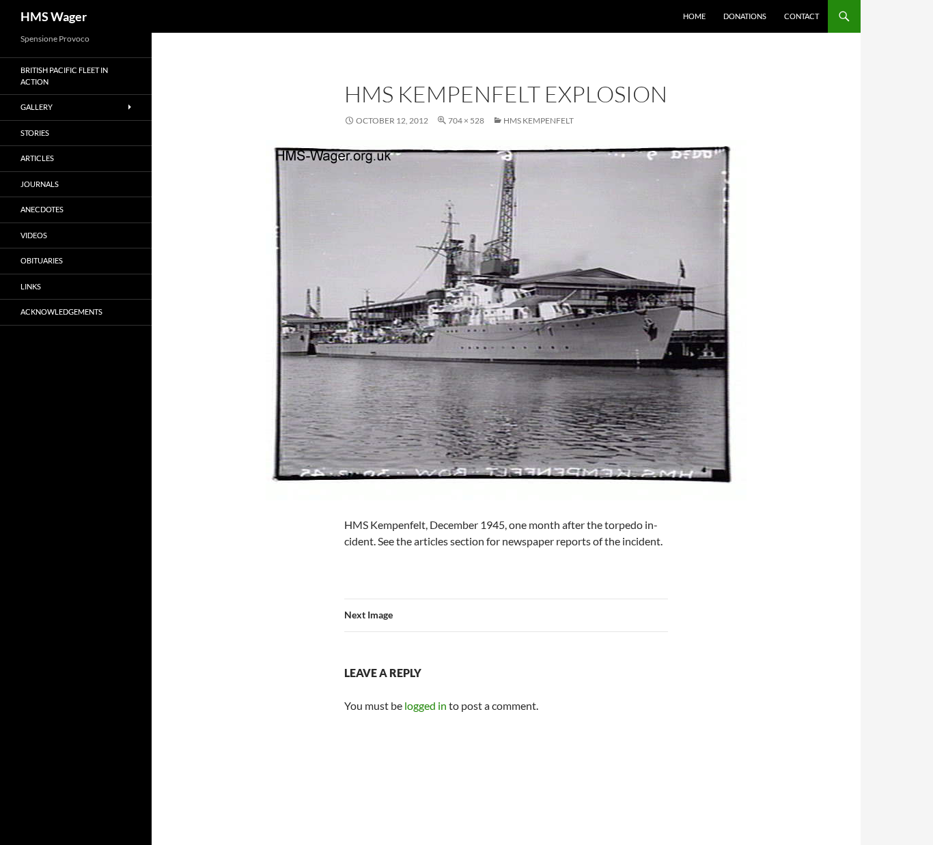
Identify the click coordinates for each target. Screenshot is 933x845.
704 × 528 (466, 120)
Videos (33, 235)
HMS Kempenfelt (538, 120)
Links (30, 286)
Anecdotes (42, 209)
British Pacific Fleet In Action (64, 76)
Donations (744, 16)
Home (694, 16)
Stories (34, 132)
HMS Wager (53, 16)
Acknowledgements (61, 311)
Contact (801, 16)
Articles (37, 158)
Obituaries (41, 260)
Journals (39, 184)
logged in (425, 705)
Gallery (36, 106)
